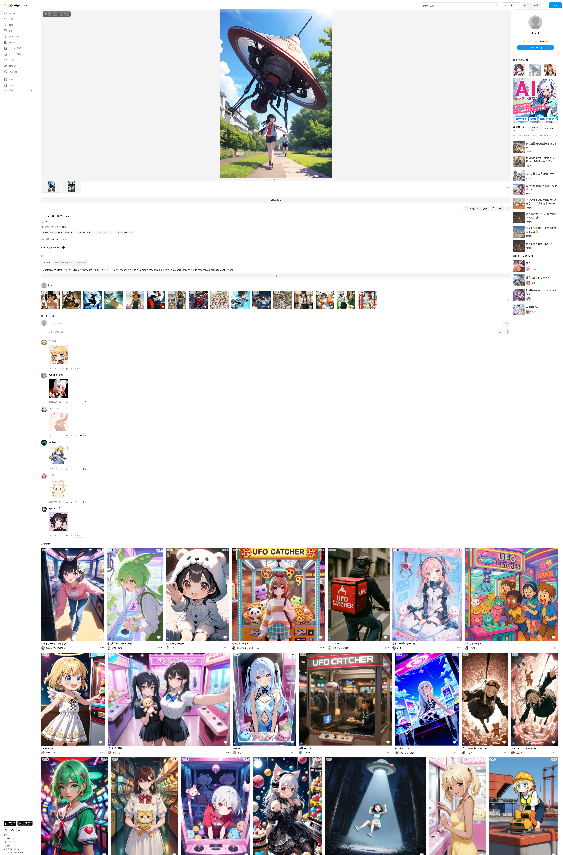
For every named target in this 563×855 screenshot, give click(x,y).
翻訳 (43, 256)
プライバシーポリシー (12, 849)
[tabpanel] (276, 272)
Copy (276, 275)
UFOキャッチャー (60, 239)
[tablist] (64, 263)
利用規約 (7, 845)
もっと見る (549, 128)
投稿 (536, 5)
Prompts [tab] (47, 262)
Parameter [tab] (81, 262)
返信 (81, 368)
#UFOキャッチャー (50, 247)
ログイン (555, 5)
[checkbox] (50, 332)
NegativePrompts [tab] (63, 262)
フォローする (535, 47)
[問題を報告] (72, 369)
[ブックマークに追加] (494, 208)
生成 (526, 5)
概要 (5, 835)
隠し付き (56, 332)
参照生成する (276, 200)
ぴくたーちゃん (10, 838)
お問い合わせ (9, 842)
